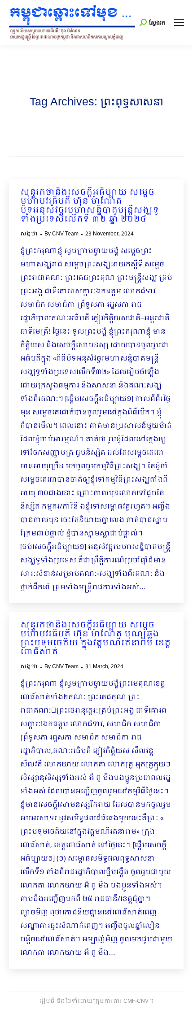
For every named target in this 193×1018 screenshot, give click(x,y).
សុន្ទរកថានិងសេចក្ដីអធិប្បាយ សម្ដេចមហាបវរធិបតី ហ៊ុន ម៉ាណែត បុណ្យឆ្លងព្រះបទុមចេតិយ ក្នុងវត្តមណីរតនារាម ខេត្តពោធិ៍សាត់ (95, 639)
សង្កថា (29, 234)
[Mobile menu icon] (179, 22)
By (61, 234)
